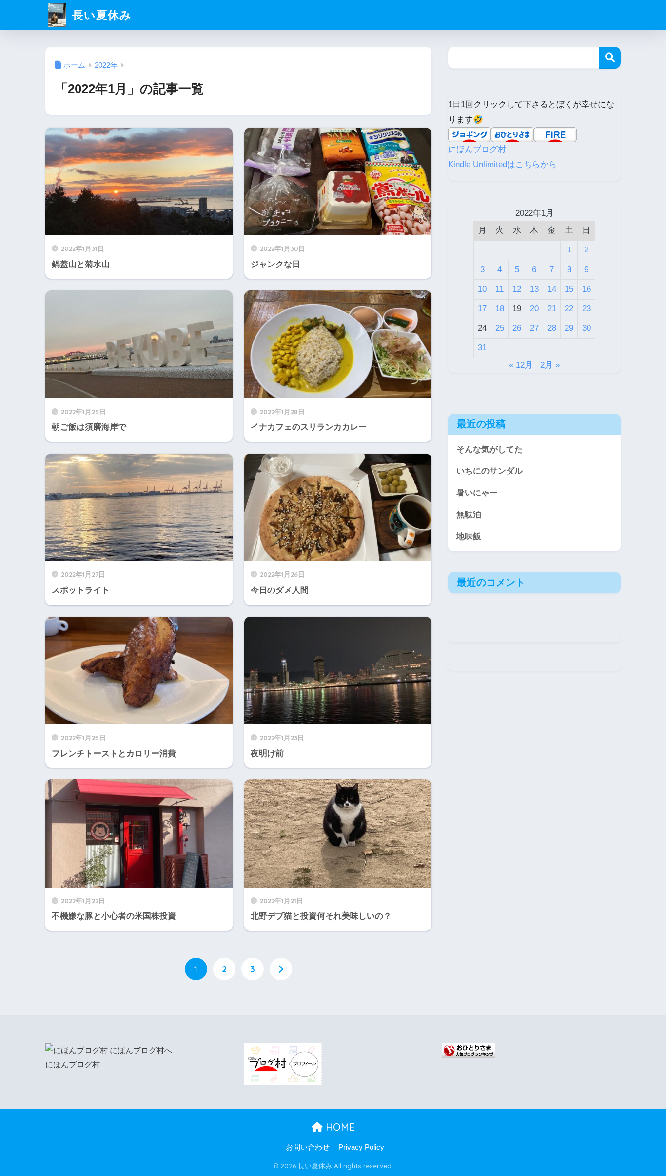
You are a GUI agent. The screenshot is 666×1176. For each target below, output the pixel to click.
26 (516, 328)
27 (534, 328)
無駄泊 (468, 514)
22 (569, 308)
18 (499, 308)
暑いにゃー (477, 492)
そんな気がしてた (489, 449)
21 (552, 308)
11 (499, 289)
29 (569, 328)
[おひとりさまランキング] (468, 1050)
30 (586, 328)
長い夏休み (100, 15)
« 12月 (521, 365)
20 (534, 308)
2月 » (550, 365)
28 (552, 328)
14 (552, 289)
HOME (339, 1127)
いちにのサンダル (489, 470)
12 (516, 289)
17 (482, 308)
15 (569, 289)
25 (499, 328)
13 (534, 289)
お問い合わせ (308, 1147)
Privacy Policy (361, 1147)
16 (586, 289)
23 (586, 308)
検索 (610, 58)
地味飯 (468, 536)
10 (482, 289)
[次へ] (281, 969)
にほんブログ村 (477, 149)
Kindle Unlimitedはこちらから (502, 164)
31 (482, 347)
